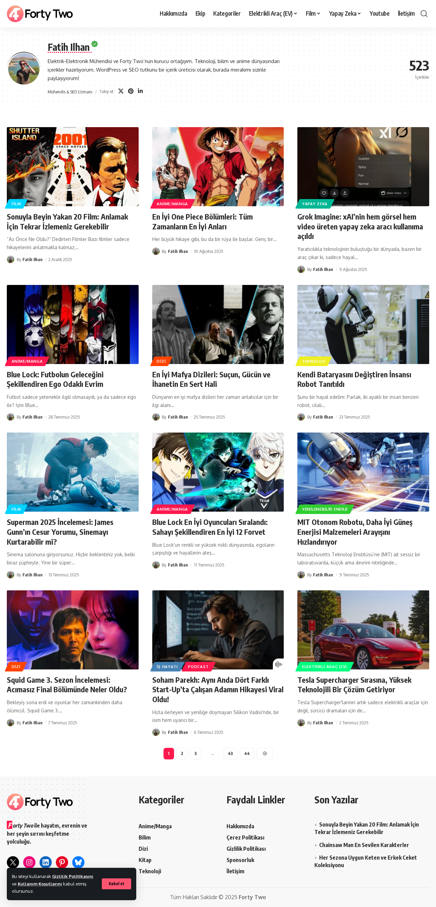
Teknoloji (313, 361)
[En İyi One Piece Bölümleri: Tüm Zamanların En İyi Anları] (218, 166)
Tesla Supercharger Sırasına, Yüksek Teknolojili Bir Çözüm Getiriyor (354, 684)
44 (247, 753)
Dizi (161, 361)
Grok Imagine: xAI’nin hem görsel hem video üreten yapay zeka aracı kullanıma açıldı (360, 226)
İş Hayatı (167, 666)
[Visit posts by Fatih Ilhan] (10, 259)
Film (16, 203)
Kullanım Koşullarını (40, 884)
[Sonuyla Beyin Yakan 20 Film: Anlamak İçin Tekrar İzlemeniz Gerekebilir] (73, 166)
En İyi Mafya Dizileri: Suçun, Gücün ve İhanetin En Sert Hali (211, 379)
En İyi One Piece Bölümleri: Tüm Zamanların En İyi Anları (202, 221)
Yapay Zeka (315, 203)
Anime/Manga (172, 203)
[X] (121, 91)
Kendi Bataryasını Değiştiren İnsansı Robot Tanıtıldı (354, 379)
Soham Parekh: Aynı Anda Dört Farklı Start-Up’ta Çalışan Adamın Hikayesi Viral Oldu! (217, 689)
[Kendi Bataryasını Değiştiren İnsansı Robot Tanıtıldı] (363, 324)
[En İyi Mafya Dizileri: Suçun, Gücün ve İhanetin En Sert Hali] (218, 324)
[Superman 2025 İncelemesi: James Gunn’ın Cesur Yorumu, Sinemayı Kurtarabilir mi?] (73, 472)
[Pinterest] (130, 91)
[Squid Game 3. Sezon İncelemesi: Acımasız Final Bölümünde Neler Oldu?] (73, 629)
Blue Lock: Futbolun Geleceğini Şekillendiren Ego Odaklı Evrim (55, 379)
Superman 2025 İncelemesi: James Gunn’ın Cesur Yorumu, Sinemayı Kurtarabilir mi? (60, 531)
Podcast (198, 666)
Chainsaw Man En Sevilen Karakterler (364, 845)
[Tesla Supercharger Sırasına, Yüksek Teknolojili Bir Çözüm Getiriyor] (363, 629)
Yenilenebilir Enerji (324, 509)
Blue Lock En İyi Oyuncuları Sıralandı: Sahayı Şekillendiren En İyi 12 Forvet (210, 526)
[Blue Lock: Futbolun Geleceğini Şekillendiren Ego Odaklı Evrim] (73, 324)
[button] (116, 883)
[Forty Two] (40, 13)
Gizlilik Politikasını (72, 876)
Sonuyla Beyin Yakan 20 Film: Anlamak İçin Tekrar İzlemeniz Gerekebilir (67, 221)
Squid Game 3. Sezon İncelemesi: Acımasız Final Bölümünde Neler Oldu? (67, 684)
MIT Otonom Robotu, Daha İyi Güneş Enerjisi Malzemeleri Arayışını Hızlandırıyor (354, 531)
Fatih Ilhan (32, 259)
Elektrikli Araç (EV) (324, 666)
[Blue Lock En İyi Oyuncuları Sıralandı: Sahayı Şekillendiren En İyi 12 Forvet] (218, 472)
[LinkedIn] (140, 91)
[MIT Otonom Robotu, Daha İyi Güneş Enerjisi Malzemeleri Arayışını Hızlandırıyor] (363, 472)
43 (230, 753)
